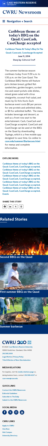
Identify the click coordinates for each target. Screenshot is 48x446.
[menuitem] (24, 390)
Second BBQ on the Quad (16, 257)
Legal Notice (7, 357)
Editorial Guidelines (9, 393)
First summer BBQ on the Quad (19, 291)
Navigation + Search (16, 22)
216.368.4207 (29, 375)
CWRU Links (8, 421)
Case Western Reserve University (21, 347)
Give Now (5, 429)
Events (6, 194)
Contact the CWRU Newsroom (14, 390)
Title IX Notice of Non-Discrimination (16, 360)
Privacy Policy (18, 357)
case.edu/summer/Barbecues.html (22, 141)
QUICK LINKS (8, 386)
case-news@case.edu (10, 378)
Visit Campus (7, 432)
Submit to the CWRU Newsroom (14, 400)
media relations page (26, 372)
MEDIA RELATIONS (11, 367)
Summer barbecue (11, 326)
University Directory (9, 435)
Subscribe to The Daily (10, 397)
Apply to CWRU (8, 426)
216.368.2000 (7, 353)
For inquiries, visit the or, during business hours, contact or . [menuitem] (19, 375)
